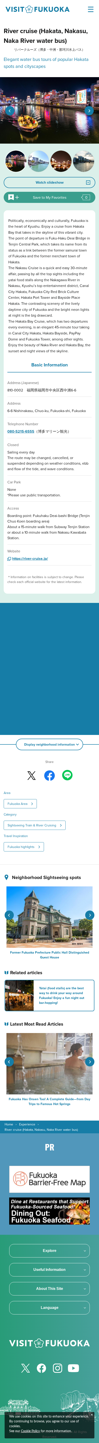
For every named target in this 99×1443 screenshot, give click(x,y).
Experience (27, 1124)
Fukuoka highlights (21, 846)
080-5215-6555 (20, 431)
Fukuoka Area (17, 803)
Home (9, 1124)
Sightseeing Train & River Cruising (32, 825)
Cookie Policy (30, 1431)
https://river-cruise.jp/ (30, 558)
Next (89, 110)
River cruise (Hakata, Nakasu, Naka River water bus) (41, 1129)
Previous (10, 110)
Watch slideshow (50, 182)
